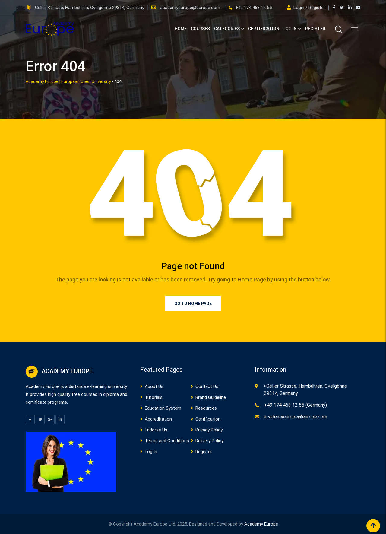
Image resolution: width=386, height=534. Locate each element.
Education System (163, 408)
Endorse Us (156, 430)
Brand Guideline (210, 397)
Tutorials (154, 397)
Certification (263, 28)
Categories (227, 28)
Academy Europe (261, 524)
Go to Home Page (193, 303)
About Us (154, 386)
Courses (200, 28)
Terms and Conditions (167, 440)
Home (181, 28)
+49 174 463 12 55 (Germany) (295, 405)
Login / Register (309, 7)
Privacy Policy (209, 430)
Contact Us (206, 386)
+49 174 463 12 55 (253, 7)
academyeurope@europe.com (190, 7)
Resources (206, 408)
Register (315, 28)
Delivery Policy (209, 440)
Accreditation (158, 419)
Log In (290, 28)
